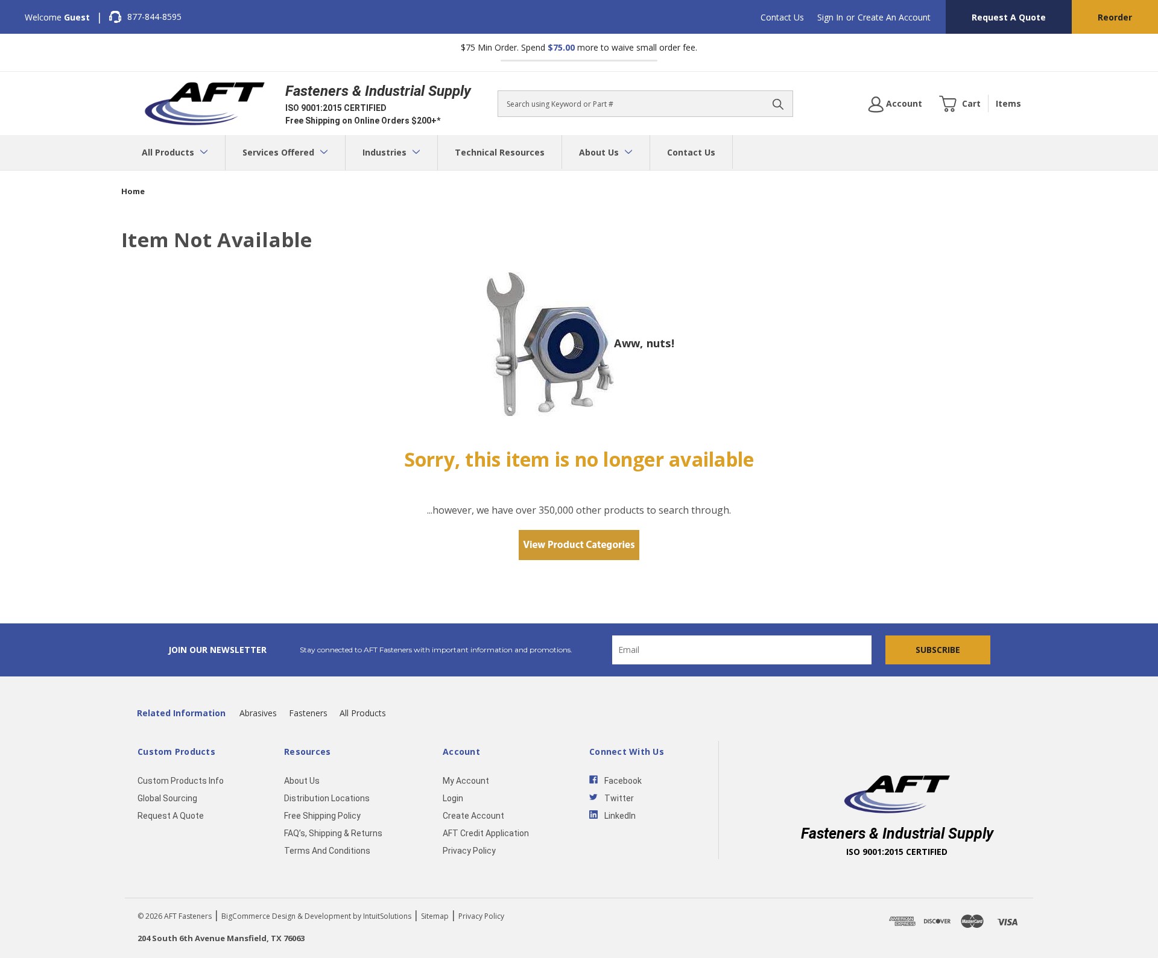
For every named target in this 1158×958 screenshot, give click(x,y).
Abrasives (258, 713)
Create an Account (894, 17)
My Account (466, 781)
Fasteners (308, 713)
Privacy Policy (469, 851)
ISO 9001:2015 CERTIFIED (336, 108)
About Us (600, 152)
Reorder (1115, 17)
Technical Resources (500, 152)
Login (453, 798)
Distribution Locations (327, 798)
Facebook (623, 781)
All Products (169, 152)
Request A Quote (1009, 17)
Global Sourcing (167, 798)
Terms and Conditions (327, 851)
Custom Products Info (181, 781)
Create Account (473, 816)
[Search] (778, 104)
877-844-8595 (154, 16)
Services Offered (279, 152)
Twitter (619, 798)
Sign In (830, 17)
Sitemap (435, 916)
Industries (385, 152)
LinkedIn (620, 816)
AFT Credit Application (486, 833)
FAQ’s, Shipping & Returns (333, 833)
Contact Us (782, 17)
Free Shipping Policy (322, 816)
